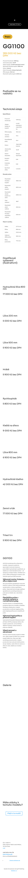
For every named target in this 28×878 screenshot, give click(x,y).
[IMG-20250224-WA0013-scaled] (14, 754)
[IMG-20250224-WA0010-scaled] (14, 705)
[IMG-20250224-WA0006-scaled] (14, 771)
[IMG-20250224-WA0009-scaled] (14, 738)
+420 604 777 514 (14, 24)
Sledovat (17, 860)
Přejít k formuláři (14, 813)
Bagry (7, 36)
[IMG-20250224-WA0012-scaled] (14, 788)
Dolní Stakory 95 (7, 854)
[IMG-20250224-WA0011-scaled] (14, 721)
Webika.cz (14, 870)
